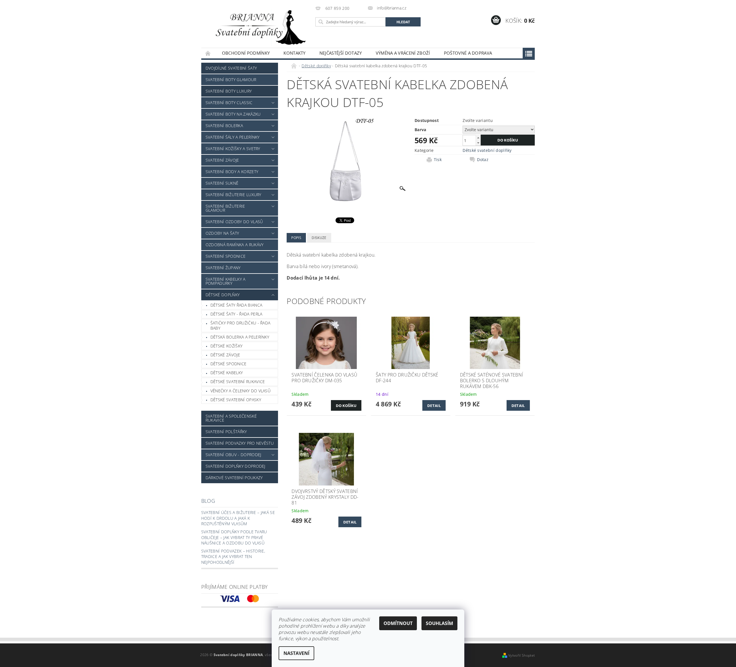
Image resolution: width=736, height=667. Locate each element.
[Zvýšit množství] (478, 137)
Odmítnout (398, 623)
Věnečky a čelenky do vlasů (240, 390)
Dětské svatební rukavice (237, 381)
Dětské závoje (225, 355)
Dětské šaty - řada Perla (236, 314)
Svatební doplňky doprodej (235, 466)
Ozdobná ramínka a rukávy (235, 244)
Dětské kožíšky (226, 346)
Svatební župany (223, 267)
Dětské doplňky (222, 294)
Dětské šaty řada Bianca (236, 305)
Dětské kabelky (226, 372)
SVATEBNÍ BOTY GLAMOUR (231, 79)
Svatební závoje (222, 160)
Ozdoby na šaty (222, 233)
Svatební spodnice (226, 256)
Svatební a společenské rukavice (231, 418)
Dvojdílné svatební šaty (231, 68)
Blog (208, 500)
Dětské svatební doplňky (487, 150)
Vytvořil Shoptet (521, 655)
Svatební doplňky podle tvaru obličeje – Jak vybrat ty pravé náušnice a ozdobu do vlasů (234, 537)
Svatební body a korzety (232, 171)
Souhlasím (439, 623)
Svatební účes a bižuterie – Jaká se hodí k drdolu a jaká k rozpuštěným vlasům (238, 518)
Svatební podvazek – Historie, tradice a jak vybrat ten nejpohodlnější (233, 556)
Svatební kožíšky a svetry (233, 148)
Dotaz (482, 159)
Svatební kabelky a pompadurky (226, 281)
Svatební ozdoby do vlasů (234, 221)
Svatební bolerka (224, 125)
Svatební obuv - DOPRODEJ (233, 454)
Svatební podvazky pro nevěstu (240, 443)
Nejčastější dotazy (340, 53)
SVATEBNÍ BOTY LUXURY (229, 91)
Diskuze (319, 237)
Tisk (438, 159)
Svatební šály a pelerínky (233, 137)
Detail (434, 405)
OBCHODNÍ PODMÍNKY (246, 53)
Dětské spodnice (228, 363)
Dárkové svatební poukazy (234, 477)
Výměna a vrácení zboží (403, 53)
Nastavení (296, 653)
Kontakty (294, 53)
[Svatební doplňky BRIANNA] (257, 27)
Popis (296, 237)
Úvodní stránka (208, 53)
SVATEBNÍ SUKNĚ (222, 183)
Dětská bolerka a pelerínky (239, 337)
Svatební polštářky (226, 431)
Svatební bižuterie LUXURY (233, 194)
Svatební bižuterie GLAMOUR (225, 208)
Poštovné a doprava (468, 53)
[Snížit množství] (478, 143)
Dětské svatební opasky (235, 399)
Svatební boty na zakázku (233, 114)
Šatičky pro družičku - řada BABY (240, 325)
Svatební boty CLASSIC (229, 102)
